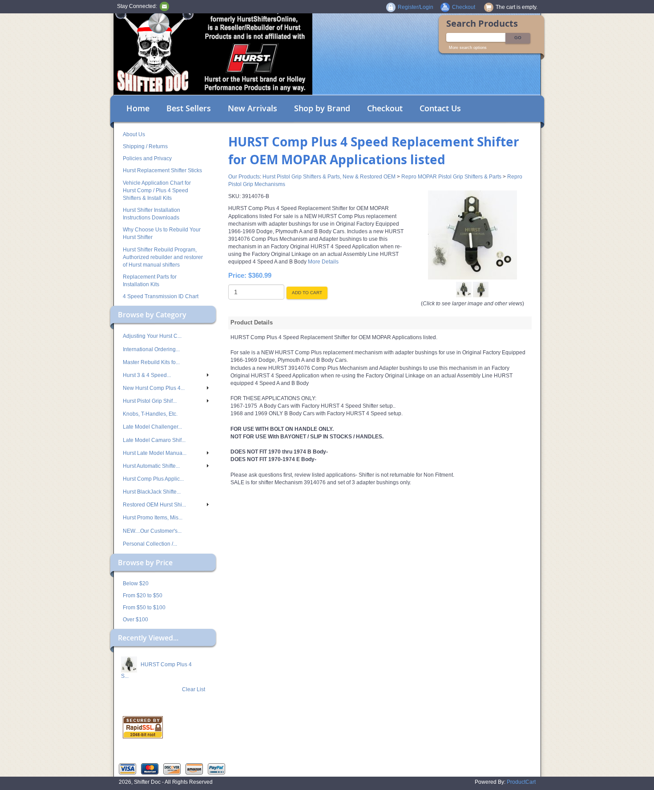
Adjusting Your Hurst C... (152, 336)
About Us (134, 134)
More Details (323, 262)
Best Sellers (188, 108)
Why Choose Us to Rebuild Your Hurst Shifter (162, 233)
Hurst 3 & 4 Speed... (147, 375)
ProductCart (521, 782)
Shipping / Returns (145, 146)
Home (137, 108)
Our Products (244, 177)
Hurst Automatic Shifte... (151, 466)
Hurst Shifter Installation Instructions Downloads (151, 214)
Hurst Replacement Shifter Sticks (162, 170)
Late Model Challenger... (152, 427)
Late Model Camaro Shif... (154, 440)
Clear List (193, 689)
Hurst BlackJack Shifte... (152, 492)
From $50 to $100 (144, 607)
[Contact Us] (164, 6)
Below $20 (136, 583)
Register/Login (415, 7)
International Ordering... (151, 349)
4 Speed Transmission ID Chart (160, 296)
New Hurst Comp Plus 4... (154, 388)
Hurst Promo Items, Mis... (152, 518)
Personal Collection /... (150, 544)
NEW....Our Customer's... (152, 531)
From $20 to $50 (142, 595)
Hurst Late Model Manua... (154, 453)
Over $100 (135, 619)
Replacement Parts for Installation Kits (150, 281)
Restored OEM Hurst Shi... (154, 505)
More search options (468, 47)
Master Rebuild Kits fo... (151, 362)
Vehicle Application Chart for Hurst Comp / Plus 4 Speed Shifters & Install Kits (157, 190)
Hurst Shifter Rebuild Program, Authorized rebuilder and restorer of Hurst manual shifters (163, 257)
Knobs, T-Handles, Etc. (150, 414)
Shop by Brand (322, 108)
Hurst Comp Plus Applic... (153, 479)
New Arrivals (252, 108)
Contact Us (440, 108)
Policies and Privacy (147, 158)
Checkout (385, 108)
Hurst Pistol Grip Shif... (150, 401)
